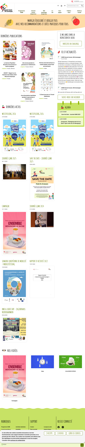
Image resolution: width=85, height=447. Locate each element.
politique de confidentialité (18, 440)
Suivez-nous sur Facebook (71, 97)
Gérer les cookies (74, 433)
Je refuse (61, 433)
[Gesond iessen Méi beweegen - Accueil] (6, 8)
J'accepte (49, 433)
